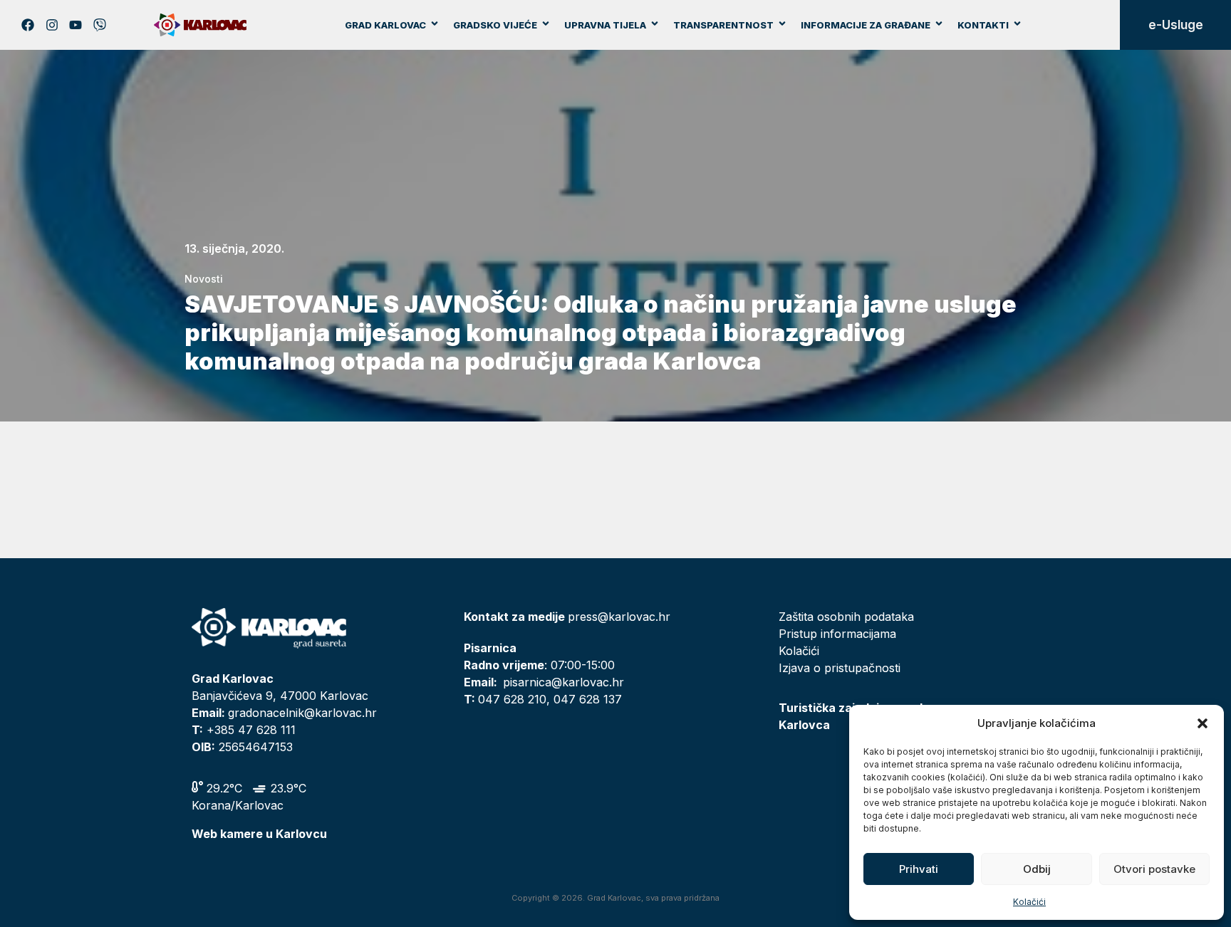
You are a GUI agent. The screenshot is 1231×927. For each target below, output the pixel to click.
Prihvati (918, 869)
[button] (1202, 723)
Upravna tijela (605, 25)
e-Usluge (1175, 25)
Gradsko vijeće (495, 25)
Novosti (204, 279)
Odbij (1037, 869)
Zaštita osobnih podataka (846, 616)
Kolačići (1029, 901)
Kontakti (983, 25)
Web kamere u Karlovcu (259, 834)
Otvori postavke (1154, 869)
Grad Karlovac (385, 25)
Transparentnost (723, 25)
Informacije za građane (865, 25)
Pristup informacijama (837, 634)
